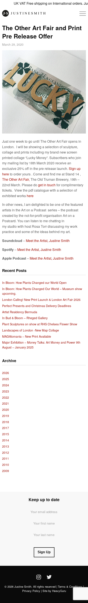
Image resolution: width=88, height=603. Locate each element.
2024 (5, 385)
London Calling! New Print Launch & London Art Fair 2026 (41, 299)
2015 (5, 434)
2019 (5, 416)
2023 (5, 391)
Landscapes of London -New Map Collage (30, 330)
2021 (5, 403)
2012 (5, 452)
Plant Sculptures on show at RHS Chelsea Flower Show (39, 324)
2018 (5, 422)
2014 (5, 440)
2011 (5, 458)
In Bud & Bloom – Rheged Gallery (25, 318)
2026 (5, 373)
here (30, 195)
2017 (5, 428)
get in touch (46, 184)
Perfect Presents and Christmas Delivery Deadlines (36, 306)
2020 (5, 409)
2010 (5, 464)
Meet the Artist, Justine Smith (48, 240)
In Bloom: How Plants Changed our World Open (34, 282)
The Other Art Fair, (16, 179)
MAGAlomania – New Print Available (26, 336)
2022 (5, 397)
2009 (5, 471)
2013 (5, 446)
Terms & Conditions (70, 587)
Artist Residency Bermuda (19, 312)
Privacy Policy (31, 591)
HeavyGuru (59, 591)
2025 (5, 379)
